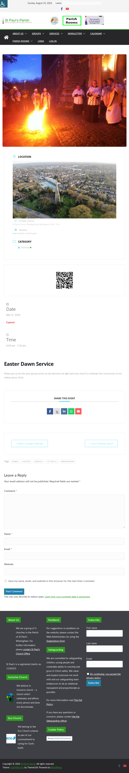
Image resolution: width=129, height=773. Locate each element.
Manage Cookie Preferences (59, 738)
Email (8, 549)
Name (8, 534)
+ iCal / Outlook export (101, 443)
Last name (91, 643)
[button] (25, 33)
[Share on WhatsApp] (71, 411)
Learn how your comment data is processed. (67, 597)
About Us (18, 33)
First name (91, 628)
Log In (53, 41)
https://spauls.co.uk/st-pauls (25, 233)
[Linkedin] (64, 411)
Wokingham (67, 461)
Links (41, 41)
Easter (26, 461)
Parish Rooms (21, 41)
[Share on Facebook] (50, 411)
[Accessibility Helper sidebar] (4, 4)
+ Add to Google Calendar (29, 443)
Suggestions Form (55, 641)
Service (39, 461)
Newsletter (75, 33)
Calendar (96, 33)
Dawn (15, 461)
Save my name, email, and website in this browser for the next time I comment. (51, 581)
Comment (10, 491)
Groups (36, 33)
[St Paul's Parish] (6, 37)
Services (54, 33)
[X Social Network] (57, 411)
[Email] (78, 411)
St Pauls (52, 461)
